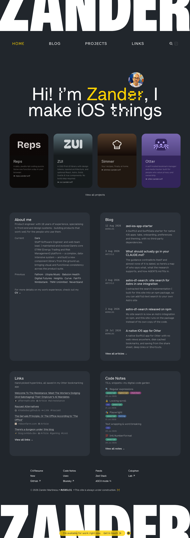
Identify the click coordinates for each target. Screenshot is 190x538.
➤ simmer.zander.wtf (111, 170)
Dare (37, 238)
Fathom (39, 274)
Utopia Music (52, 274)
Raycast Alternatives (27, 406)
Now (32, 475)
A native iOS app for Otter (143, 331)
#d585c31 (67, 490)
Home (18, 44)
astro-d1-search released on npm (148, 309)
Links (138, 44)
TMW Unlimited (58, 282)
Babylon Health (71, 274)
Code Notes (69, 470)
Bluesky (67, 481)
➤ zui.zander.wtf (65, 182)
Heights (58, 278)
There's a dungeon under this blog (34, 429)
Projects (96, 44)
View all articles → (116, 353)
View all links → (24, 439)
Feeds (99, 470)
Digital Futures (43, 278)
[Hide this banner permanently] (129, 533)
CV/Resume (36, 470)
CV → (18, 292)
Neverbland (76, 282)
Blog (55, 44)
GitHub (34, 481)
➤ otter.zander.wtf (154, 179)
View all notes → (115, 448)
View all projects (95, 194)
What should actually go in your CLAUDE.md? (147, 253)
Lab (130, 475)
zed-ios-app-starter (139, 226)
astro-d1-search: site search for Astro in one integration (147, 282)
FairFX (77, 278)
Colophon (133, 470)
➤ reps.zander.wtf (21, 176)
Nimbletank (41, 282)
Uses (66, 475)
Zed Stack (101, 475)
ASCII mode (102, 481)
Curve (68, 278)
